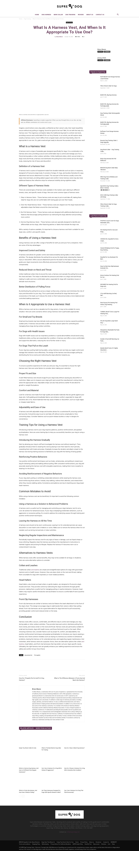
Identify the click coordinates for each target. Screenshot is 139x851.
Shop (113, 844)
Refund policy (45, 844)
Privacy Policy (83, 842)
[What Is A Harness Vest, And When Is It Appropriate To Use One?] (94, 223)
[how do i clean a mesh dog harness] (74, 739)
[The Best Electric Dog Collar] (52, 739)
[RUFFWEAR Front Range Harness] (94, 79)
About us (89, 14)
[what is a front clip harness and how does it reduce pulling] (29, 782)
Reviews (81, 14)
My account (96, 844)
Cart (109, 844)
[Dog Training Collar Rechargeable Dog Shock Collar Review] (94, 115)
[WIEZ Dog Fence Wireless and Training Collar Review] (94, 179)
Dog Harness (46, 14)
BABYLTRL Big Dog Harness (108, 95)
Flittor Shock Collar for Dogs (108, 86)
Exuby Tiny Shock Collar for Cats (27, 748)
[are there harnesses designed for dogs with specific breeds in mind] (52, 782)
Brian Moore (59, 36)
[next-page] (23, 796)
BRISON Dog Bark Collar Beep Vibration (29, 842)
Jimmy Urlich (101, 58)
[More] (86, 41)
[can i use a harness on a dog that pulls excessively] (74, 782)
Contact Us (100, 14)
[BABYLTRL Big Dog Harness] (94, 124)
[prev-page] (20, 796)
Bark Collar (58, 14)
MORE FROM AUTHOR (43, 728)
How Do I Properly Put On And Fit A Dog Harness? (31, 679)
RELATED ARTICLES (27, 728)
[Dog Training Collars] (94, 188)
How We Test (88, 844)
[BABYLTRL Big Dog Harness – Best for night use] (94, 97)
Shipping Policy (36, 844)
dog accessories (28, 655)
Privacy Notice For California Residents (61, 844)
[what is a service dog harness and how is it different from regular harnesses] (29, 759)
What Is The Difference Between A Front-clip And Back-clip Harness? (69, 679)
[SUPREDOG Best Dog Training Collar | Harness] (69, 6)
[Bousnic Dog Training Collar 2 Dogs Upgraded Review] (94, 142)
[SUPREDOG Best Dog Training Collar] (69, 818)
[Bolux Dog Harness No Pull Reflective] (94, 161)
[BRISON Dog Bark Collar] (94, 170)
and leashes (35, 570)
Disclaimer (98, 842)
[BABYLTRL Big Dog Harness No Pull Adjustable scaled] (94, 106)
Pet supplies (37, 655)
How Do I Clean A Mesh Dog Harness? (74, 748)
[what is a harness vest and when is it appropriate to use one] (52, 80)
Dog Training (70, 14)
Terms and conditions (24, 844)
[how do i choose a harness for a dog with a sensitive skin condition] (74, 759)
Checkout (103, 844)
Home (37, 14)
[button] (117, 15)
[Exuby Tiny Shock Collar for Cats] (29, 739)
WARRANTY (114, 842)
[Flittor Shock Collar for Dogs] (94, 88)
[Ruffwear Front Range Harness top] (94, 133)
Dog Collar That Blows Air (48, 842)
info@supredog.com (73, 832)
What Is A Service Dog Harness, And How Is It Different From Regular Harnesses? (28, 770)
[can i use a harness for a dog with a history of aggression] (52, 759)
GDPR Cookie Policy (78, 844)
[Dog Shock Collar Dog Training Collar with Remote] (94, 152)
